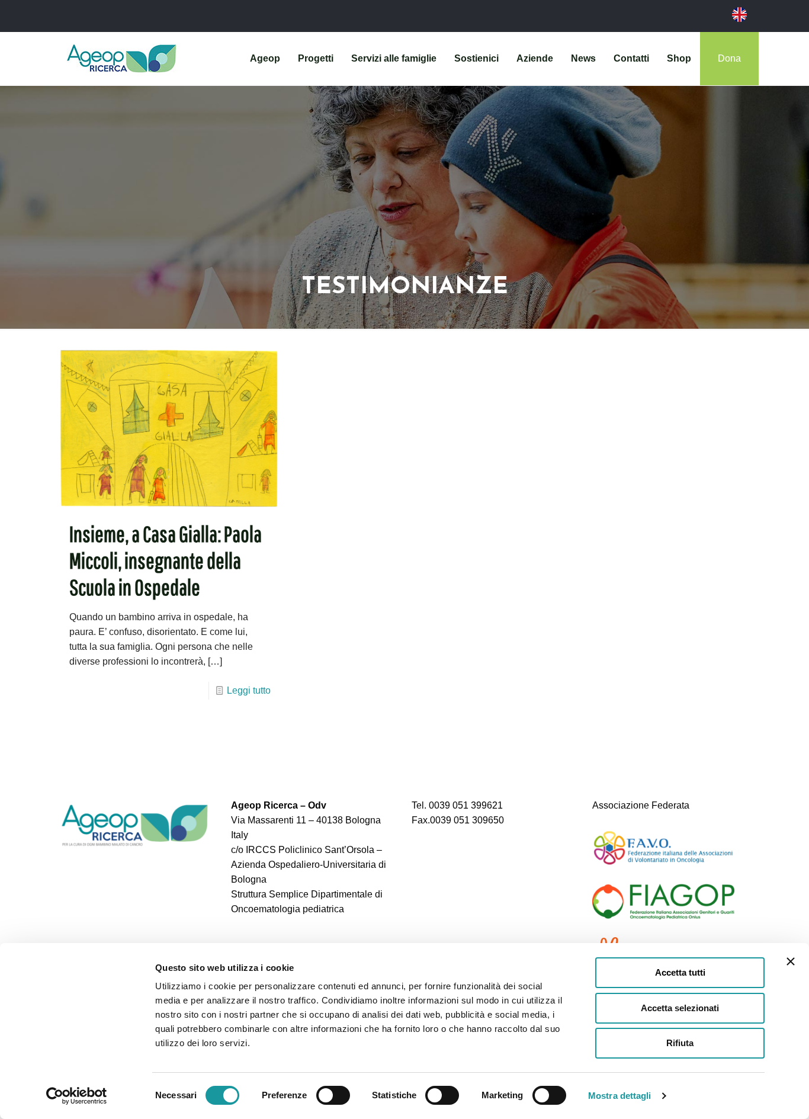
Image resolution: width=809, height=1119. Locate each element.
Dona (729, 58)
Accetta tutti (680, 972)
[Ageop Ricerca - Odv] (121, 58)
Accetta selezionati (680, 1008)
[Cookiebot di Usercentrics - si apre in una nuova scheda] (77, 1096)
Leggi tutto (249, 690)
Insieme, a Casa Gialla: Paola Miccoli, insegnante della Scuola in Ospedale (165, 560)
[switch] (333, 1095)
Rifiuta (680, 1043)
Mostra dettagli (619, 1096)
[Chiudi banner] (790, 961)
